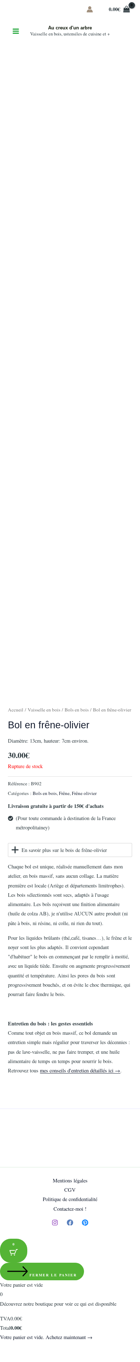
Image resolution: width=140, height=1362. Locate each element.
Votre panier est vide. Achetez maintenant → (46, 1337)
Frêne (64, 793)
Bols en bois (77, 709)
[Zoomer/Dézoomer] (7, 1348)
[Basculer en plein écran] (23, 1348)
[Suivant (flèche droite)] (23, 1358)
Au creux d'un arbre (70, 27)
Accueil (15, 709)
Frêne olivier (84, 793)
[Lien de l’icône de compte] (90, 9)
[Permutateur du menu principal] (16, 31)
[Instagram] (55, 1222)
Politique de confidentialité (70, 1199)
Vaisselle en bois (44, 709)
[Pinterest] (85, 1222)
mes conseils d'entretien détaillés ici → (80, 1070)
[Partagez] (39, 1348)
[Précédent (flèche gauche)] (7, 1358)
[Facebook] (70, 1222)
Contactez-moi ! (70, 1208)
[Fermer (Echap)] (54, 1348)
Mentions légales (70, 1180)
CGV (70, 1189)
